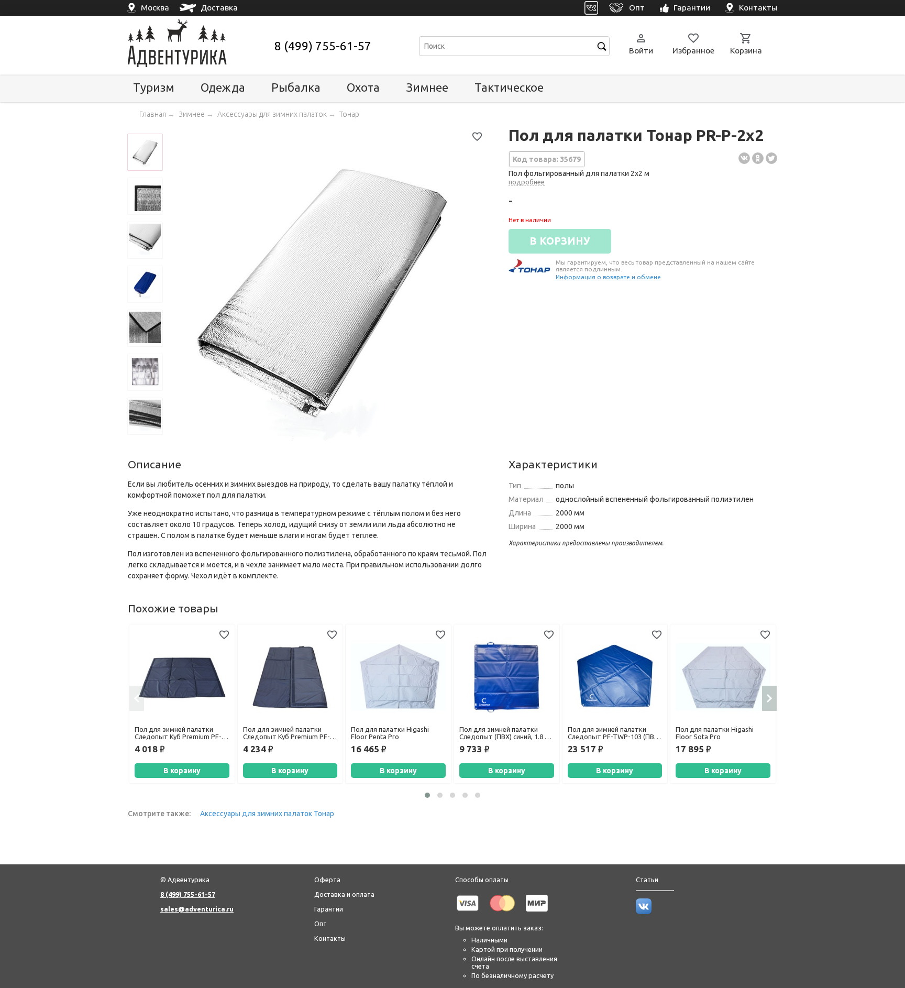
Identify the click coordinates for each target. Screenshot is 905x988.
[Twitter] (771, 158)
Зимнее (427, 87)
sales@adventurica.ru (197, 909)
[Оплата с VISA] (467, 913)
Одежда (223, 87)
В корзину (182, 770)
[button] (427, 795)
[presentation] (136, 698)
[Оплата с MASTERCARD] (502, 913)
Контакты (330, 938)
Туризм (153, 87)
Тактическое (509, 87)
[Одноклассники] (758, 158)
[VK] (591, 8)
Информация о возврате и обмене (608, 276)
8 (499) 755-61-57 (322, 45)
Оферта (327, 879)
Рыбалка (296, 87)
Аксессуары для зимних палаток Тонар (267, 813)
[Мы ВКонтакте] (644, 911)
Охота (363, 87)
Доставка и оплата (344, 894)
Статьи (647, 879)
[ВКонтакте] (744, 158)
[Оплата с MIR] (536, 913)
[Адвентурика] (200, 45)
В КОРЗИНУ (559, 241)
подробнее (527, 181)
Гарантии (328, 909)
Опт (320, 923)
